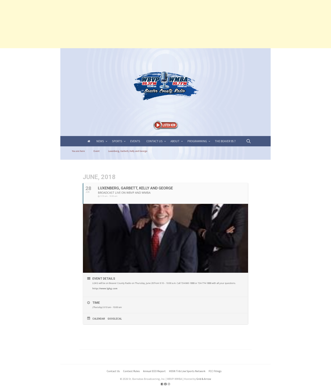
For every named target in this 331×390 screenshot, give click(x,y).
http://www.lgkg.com (104, 288)
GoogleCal (115, 318)
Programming (197, 141)
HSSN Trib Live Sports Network (187, 371)
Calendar (98, 318)
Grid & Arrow (203, 379)
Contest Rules (131, 371)
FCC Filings (215, 371)
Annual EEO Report (154, 371)
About (174, 141)
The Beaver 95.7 (225, 141)
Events (135, 141)
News (100, 141)
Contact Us (154, 141)
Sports (117, 141)
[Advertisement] (103, 24)
